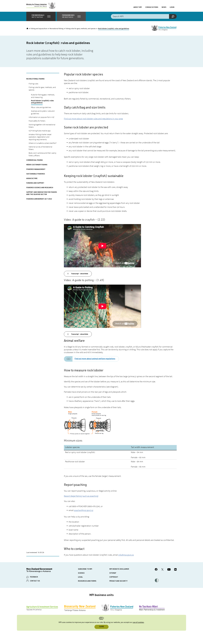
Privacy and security (118, 581)
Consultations (151, 7)
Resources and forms (87, 581)
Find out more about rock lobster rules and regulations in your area (93, 118)
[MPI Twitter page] (162, 569)
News (164, 7)
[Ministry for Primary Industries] (40, 6)
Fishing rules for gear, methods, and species (80, 29)
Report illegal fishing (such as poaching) (81, 496)
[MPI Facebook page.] (156, 569)
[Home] (27, 28)
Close (101, 626)
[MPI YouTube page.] (169, 569)
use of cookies (138, 622)
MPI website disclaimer (119, 569)
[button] (41, 16)
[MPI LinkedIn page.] (175, 569)
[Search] (173, 16)
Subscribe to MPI (85, 569)
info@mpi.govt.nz (126, 554)
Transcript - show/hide (79, 274)
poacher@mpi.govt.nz (83, 510)
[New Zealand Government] (39, 570)
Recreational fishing (56, 29)
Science (81, 573)
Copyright (113, 577)
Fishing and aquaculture (39, 29)
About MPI (137, 7)
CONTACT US (35, 581)
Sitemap (112, 573)
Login (172, 7)
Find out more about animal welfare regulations (95, 359)
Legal (80, 577)
